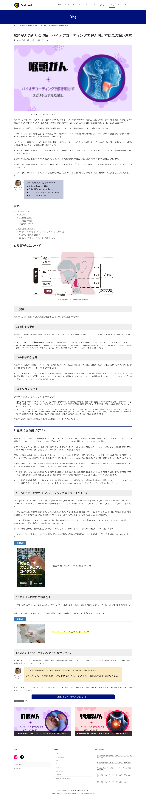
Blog (26, 701)
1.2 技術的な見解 (25, 218)
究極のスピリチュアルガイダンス (72, 566)
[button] (73, 696)
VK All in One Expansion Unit (87, 793)
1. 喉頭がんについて (24, 211)
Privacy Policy (59, 771)
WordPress (61, 793)
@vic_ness (19, 764)
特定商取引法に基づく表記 (63, 778)
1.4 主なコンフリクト (27, 224)
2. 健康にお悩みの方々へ (25, 229)
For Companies (60, 757)
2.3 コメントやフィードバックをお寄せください (37, 238)
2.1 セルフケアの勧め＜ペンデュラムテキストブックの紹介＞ (42, 232)
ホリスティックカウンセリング (70, 632)
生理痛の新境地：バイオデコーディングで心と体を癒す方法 (114, 763)
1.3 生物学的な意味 (26, 221)
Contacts (58, 767)
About (57, 764)
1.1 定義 (22, 214)
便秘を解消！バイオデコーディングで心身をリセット (112, 782)
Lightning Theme (72, 793)
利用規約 (58, 775)
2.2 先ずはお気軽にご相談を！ (30, 235)
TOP (57, 753)
